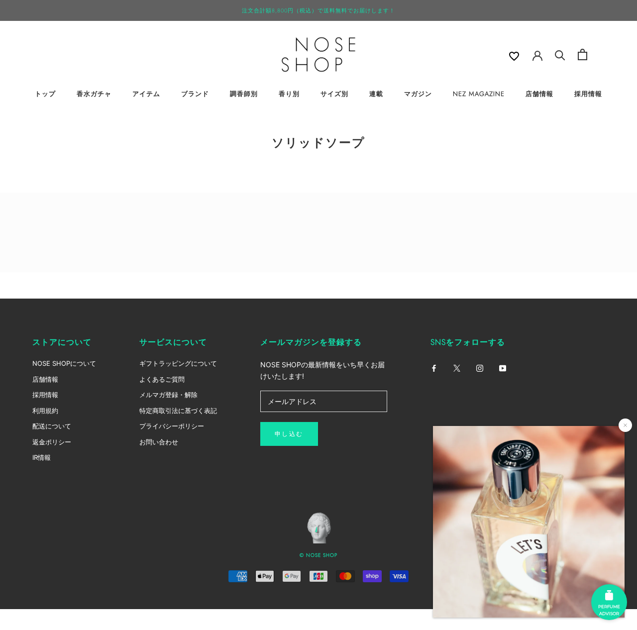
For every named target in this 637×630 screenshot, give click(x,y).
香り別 (289, 94)
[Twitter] (456, 367)
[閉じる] (625, 425)
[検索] (560, 54)
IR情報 (41, 457)
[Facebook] (433, 367)
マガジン (418, 94)
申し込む (289, 433)
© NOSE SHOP (318, 555)
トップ (45, 94)
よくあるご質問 (162, 379)
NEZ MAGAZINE (479, 94)
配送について (51, 426)
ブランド (195, 94)
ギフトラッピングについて (178, 363)
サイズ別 (334, 94)
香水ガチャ (94, 94)
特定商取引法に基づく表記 (178, 411)
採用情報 (588, 94)
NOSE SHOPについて (64, 363)
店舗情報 (539, 94)
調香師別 (244, 94)
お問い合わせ (158, 442)
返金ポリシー (51, 442)
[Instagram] (479, 367)
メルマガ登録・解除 (168, 395)
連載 (376, 94)
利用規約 (45, 411)
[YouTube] (502, 367)
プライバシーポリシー (171, 426)
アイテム (146, 94)
